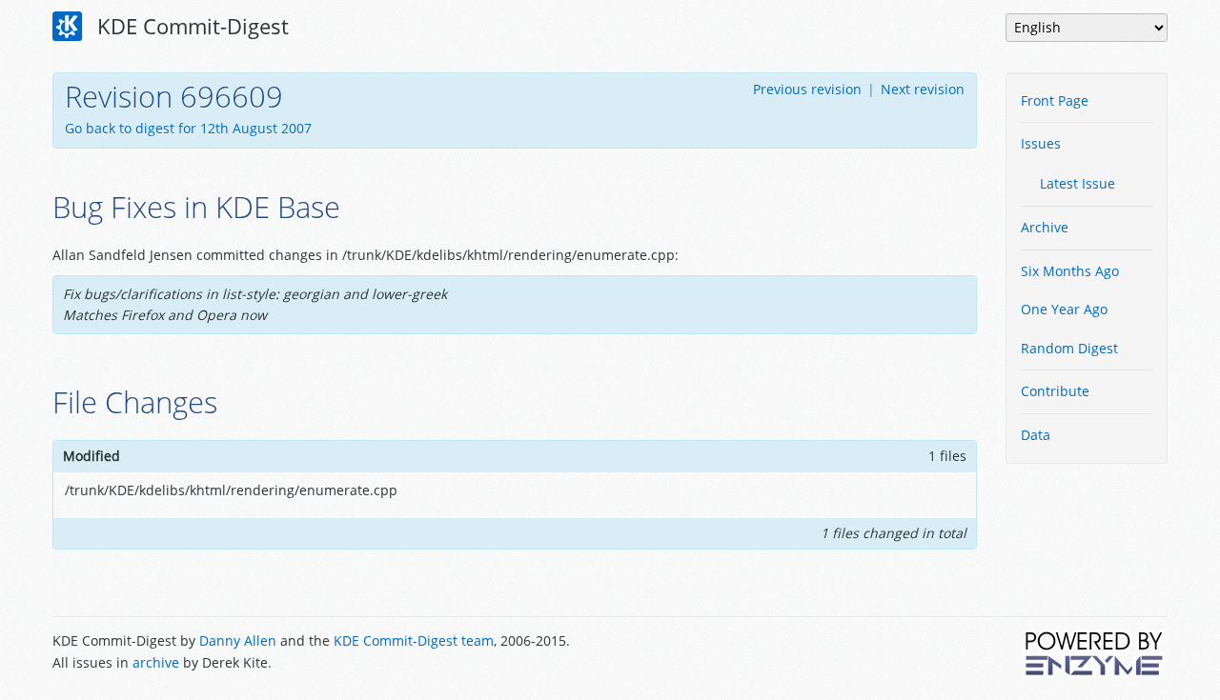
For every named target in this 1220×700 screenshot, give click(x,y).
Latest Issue (1077, 183)
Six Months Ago (1070, 271)
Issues (1041, 143)
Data (1035, 435)
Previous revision (807, 89)
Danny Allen (237, 640)
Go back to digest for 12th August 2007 (188, 128)
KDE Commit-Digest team (414, 640)
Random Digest (1069, 348)
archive (155, 662)
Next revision (923, 89)
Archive (1044, 227)
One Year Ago (1064, 309)
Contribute (1055, 391)
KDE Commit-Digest (190, 25)
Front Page (1054, 100)
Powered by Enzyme (1095, 653)
